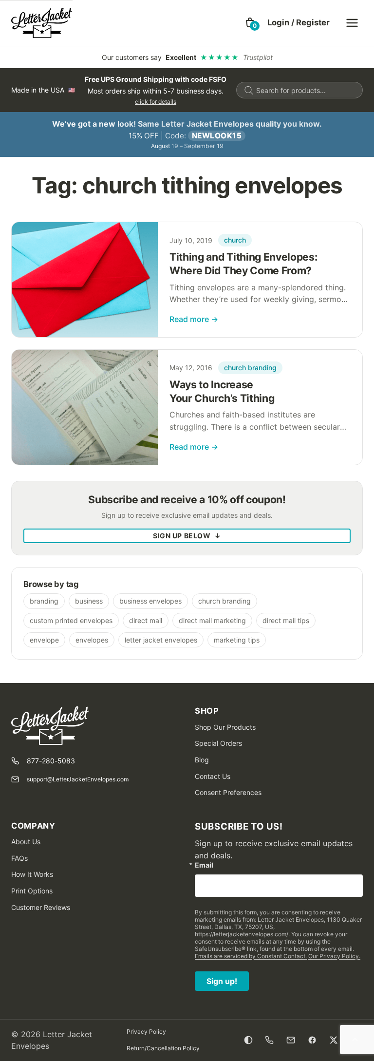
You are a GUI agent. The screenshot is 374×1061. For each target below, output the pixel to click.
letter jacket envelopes (161, 640)
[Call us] (269, 1040)
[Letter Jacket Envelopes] (41, 23)
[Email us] (291, 1040)
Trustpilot (258, 57)
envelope (44, 640)
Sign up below (187, 535)
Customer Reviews (40, 907)
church (235, 240)
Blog (202, 760)
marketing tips (237, 640)
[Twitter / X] (333, 1040)
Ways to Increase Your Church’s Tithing (221, 391)
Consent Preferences (228, 792)
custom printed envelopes (71, 620)
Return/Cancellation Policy (163, 1048)
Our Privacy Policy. (334, 956)
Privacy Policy (146, 1031)
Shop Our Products (225, 727)
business (89, 601)
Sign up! (221, 981)
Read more (193, 319)
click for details (155, 101)
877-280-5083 (51, 761)
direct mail (145, 620)
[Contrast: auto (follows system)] (249, 1040)
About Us (25, 841)
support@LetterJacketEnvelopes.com (78, 779)
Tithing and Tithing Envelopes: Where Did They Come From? (243, 263)
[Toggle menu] (352, 23)
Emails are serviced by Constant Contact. (251, 956)
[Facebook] (312, 1040)
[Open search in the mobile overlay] (299, 90)
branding (44, 601)
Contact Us (212, 776)
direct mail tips (285, 620)
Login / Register (298, 22)
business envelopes (150, 601)
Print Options (32, 891)
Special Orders (218, 743)
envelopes (91, 640)
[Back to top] (355, 1040)
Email (204, 865)
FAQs (19, 858)
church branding (250, 367)
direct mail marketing (212, 620)
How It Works (32, 874)
